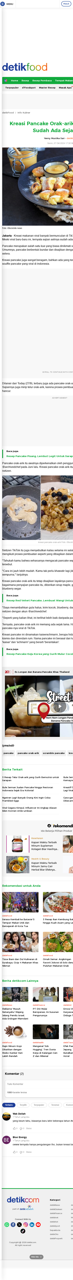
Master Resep (47, 87)
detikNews (55, 1205)
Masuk (66, 4)
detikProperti (56, 1238)
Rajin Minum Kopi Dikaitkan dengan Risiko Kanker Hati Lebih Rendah (12, 1051)
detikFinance (56, 1213)
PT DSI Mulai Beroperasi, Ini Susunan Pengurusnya (46, 1012)
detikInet (54, 1217)
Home (14, 80)
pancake (9, 753)
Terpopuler (12, 87)
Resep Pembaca (42, 80)
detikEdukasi (56, 1209)
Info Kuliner (23, 112)
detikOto (54, 1234)
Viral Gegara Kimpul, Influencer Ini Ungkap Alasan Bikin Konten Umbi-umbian (29, 809)
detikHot (54, 1222)
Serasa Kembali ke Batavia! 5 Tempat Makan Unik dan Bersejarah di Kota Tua (18, 922)
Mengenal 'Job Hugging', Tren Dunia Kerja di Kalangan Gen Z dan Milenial (45, 1051)
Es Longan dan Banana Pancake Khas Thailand (42, 672)
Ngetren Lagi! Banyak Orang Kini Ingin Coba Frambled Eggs (26, 799)
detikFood (8, 112)
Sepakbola (55, 1230)
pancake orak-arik (28, 753)
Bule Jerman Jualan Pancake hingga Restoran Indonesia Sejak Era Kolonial (27, 789)
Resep (25, 80)
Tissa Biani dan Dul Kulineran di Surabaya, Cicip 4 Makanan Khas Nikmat (20, 962)
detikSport (55, 1226)
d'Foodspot (29, 87)
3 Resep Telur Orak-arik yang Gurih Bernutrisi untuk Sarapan (30, 779)
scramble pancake (54, 753)
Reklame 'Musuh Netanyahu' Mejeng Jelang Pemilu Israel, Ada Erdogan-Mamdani (15, 1013)
